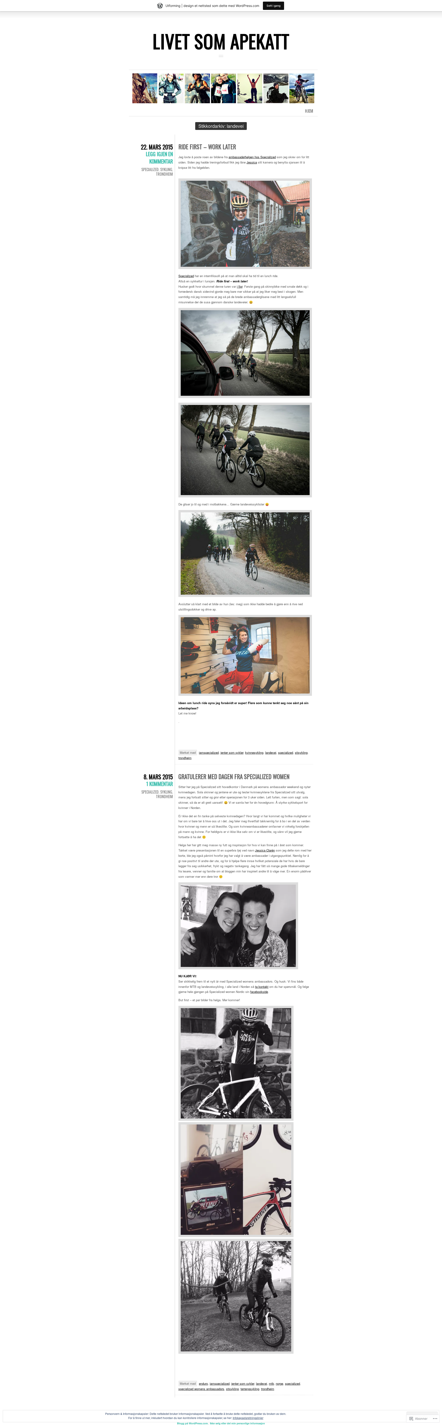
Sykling (166, 169)
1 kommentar (159, 783)
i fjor (239, 286)
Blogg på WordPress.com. (193, 1423)
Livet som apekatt (221, 40)
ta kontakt (261, 986)
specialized (285, 752)
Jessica (252, 162)
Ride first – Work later (207, 146)
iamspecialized (209, 752)
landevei (270, 752)
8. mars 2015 (158, 776)
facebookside (259, 991)
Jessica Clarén (265, 850)
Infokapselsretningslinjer (248, 1418)
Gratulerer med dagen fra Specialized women (234, 776)
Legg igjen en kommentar (159, 157)
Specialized (150, 169)
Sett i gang (273, 5)
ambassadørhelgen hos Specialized (252, 157)
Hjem (309, 111)
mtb (271, 1383)
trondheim (185, 758)
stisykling (301, 752)
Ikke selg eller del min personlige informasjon (237, 1423)
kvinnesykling (254, 752)
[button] (245, 223)
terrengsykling (250, 1389)
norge (279, 1383)
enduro (203, 1383)
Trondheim (164, 174)
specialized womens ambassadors (201, 1389)
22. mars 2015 (157, 147)
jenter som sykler (232, 752)
